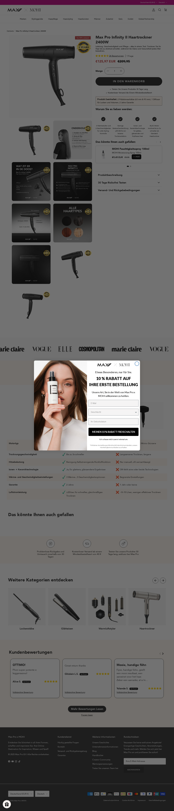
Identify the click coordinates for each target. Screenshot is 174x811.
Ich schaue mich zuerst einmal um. (113, 439)
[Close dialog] (137, 364)
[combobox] (113, 412)
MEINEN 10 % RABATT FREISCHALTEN (113, 431)
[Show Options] (136, 412)
